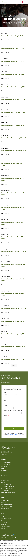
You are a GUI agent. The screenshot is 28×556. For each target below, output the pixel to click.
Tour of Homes (5, 526)
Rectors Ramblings (6, 504)
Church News (5, 500)
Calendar (3, 502)
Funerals (3, 524)
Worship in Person (6, 462)
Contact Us (4, 470)
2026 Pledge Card (6, 518)
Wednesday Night (6, 484)
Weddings (4, 522)
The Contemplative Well (7, 486)
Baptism (3, 520)
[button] (25, 2)
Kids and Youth (5, 480)
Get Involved (4, 466)
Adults (3, 482)
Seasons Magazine (6, 506)
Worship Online (5, 464)
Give (2, 516)
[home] (5, 2)
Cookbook (4, 528)
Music (3, 478)
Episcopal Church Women (8, 492)
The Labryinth (5, 490)
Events (3, 468)
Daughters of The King (7, 488)
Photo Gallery (5, 508)
